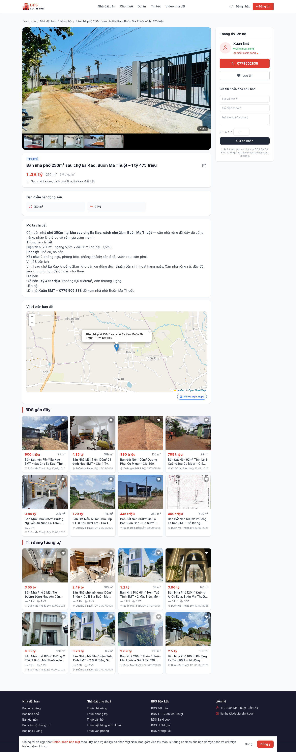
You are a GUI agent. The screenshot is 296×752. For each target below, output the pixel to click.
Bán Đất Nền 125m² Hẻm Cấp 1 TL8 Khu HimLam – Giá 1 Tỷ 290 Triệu (92, 523)
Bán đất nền (30, 719)
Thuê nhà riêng (97, 708)
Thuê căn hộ (95, 719)
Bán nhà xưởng (32, 730)
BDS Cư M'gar (160, 725)
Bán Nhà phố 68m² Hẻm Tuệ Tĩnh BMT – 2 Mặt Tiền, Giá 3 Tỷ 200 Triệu (92, 660)
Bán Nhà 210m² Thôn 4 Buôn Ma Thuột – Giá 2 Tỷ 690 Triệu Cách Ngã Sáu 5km (140, 660)
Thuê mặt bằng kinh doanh (104, 725)
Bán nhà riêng (31, 708)
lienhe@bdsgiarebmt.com (237, 713)
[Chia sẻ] (204, 165)
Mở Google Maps (194, 396)
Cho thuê (126, 6)
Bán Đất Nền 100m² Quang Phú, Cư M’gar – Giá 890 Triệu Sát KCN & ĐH (138, 463)
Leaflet (180, 390)
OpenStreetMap (197, 390)
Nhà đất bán (106, 6)
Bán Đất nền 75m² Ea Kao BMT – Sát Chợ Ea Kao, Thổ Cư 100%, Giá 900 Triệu (44, 463)
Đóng (248, 744)
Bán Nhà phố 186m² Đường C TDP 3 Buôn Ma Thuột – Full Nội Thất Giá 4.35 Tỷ (45, 660)
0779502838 (247, 63)
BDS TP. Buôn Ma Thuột (167, 714)
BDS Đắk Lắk (159, 708)
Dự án (142, 6)
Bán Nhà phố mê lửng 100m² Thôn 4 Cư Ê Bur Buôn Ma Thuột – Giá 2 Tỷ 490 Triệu (92, 596)
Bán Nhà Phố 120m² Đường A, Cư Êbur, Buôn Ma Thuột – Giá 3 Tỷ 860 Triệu (187, 596)
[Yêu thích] (63, 420)
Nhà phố (65, 21)
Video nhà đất (175, 6)
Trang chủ (29, 21)
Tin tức (156, 6)
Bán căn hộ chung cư (36, 725)
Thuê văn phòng (98, 730)
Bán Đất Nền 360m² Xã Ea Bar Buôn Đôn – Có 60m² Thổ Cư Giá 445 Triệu (140, 523)
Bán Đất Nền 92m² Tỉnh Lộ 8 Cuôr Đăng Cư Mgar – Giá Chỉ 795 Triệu (187, 463)
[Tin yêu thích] (230, 6)
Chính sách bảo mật (66, 742)
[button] (116, 347)
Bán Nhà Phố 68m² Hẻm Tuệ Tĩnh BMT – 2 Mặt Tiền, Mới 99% (139, 596)
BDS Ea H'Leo (160, 719)
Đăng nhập (243, 6)
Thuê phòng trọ (97, 714)
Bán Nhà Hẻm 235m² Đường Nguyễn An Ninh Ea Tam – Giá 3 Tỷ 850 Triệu (44, 523)
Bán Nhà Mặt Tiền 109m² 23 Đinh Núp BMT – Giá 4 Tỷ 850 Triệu (91, 463)
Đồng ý (265, 744)
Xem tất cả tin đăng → (246, 52)
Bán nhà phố (30, 714)
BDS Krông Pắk (161, 730)
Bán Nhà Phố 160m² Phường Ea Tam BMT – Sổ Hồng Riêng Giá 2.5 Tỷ (187, 660)
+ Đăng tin (263, 6)
